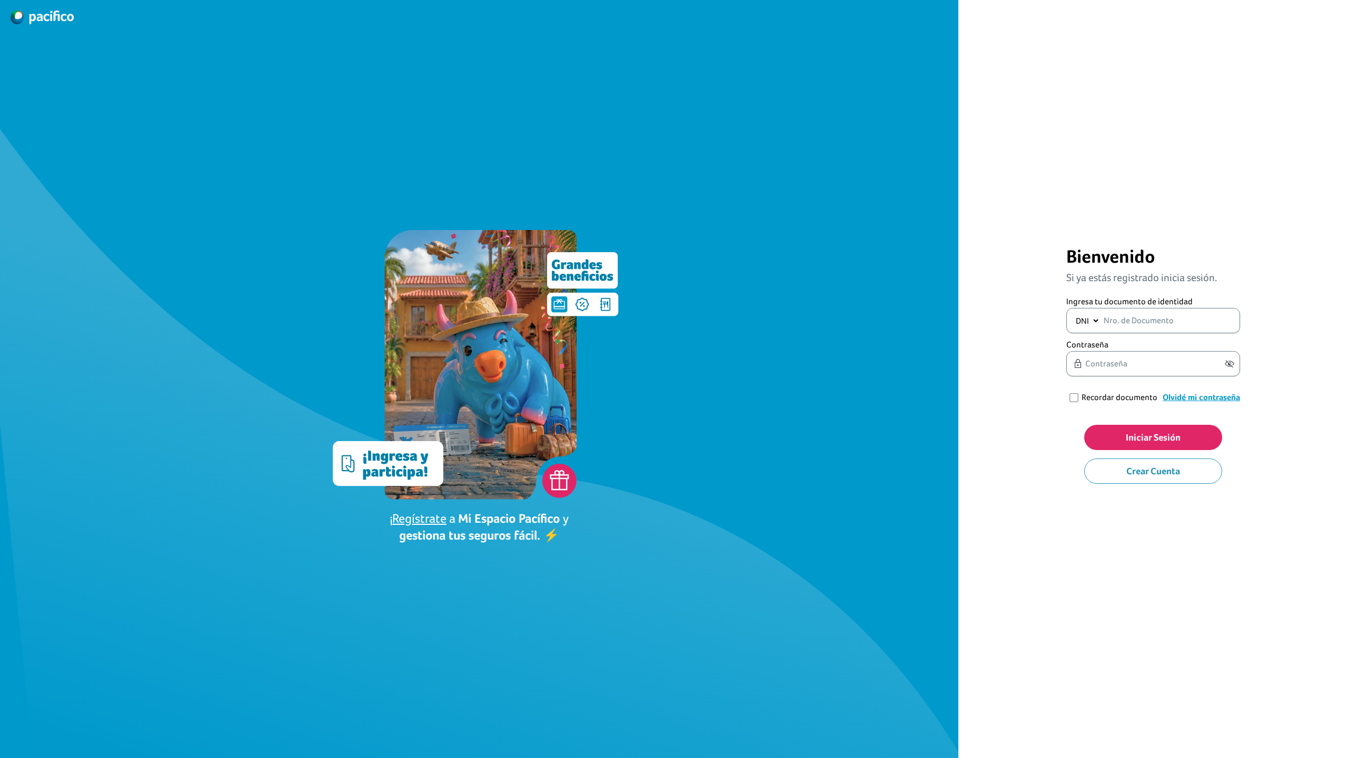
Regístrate (419, 518)
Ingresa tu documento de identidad (1129, 301)
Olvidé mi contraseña (1201, 397)
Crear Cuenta (1153, 470)
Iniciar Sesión (1153, 437)
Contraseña (1087, 345)
